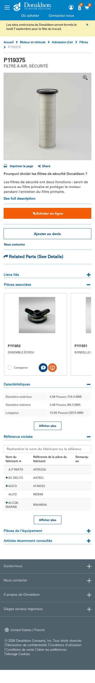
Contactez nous (61, 15)
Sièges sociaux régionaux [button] (23, 609)
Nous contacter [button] (15, 580)
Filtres (83, 42)
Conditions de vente (20, 649)
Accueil (9, 42)
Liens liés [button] (11, 274)
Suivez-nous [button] (13, 566)
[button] (7, 477)
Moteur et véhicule (33, 42)
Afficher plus (47, 426)
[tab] (47, 273)
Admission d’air (62, 42)
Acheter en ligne (49, 213)
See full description (20, 198)
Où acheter (30, 15)
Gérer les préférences (52, 649)
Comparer (21, 367)
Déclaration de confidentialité (26, 645)
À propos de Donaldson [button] (22, 594)
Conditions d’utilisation (65, 645)
